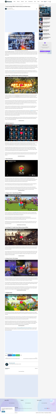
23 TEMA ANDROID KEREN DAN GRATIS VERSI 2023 (46, 18)
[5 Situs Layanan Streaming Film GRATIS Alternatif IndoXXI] (41, 23)
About (40, 412)
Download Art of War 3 (21, 120)
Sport (26, 1)
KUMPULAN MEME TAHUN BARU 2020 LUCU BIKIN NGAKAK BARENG (46, 26)
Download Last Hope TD (21, 255)
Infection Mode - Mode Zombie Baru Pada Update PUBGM (46, 34)
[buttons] (45, 408)
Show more (36, 368)
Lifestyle (42, 1)
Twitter (14, 355)
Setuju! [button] (3, 411)
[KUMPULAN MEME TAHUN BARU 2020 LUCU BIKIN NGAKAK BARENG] (41, 26)
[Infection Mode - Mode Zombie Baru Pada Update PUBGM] (41, 34)
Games (38, 1)
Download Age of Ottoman (21, 190)
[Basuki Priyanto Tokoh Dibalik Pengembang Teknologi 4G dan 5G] (41, 30)
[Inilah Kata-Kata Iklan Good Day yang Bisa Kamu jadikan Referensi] (41, 38)
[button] (45, 1)
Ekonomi (18, 1)
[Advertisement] (21, 21)
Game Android (9, 353)
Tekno (35, 1)
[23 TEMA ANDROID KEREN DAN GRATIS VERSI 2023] (41, 19)
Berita (14, 1)
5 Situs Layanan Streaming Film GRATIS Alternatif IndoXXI (46, 22)
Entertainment (30, 1)
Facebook (10, 355)
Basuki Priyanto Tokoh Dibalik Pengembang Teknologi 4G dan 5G (46, 30)
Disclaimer (49, 412)
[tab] (14, 1)
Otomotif (22, 1)
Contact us (42, 412)
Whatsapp (18, 355)
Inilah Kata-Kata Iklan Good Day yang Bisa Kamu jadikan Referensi (46, 37)
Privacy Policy (46, 412)
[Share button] (21, 355)
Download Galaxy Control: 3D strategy (21, 290)
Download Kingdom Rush (21, 325)
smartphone (13, 70)
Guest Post (37, 412)
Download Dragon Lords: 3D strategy (21, 224)
